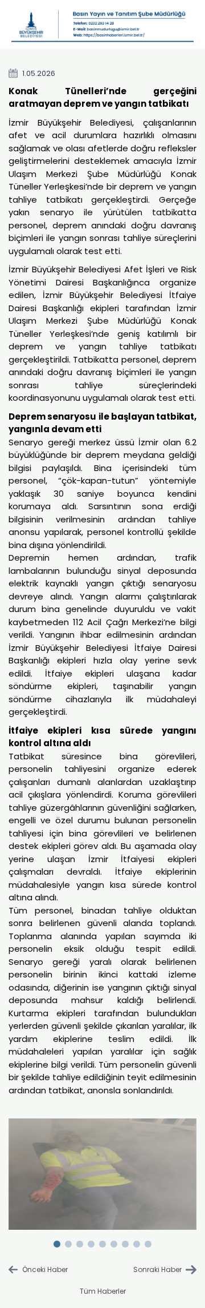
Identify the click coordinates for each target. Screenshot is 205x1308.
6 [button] (114, 1241)
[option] (103, 1174)
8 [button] (136, 1241)
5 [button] (102, 1241)
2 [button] (68, 1241)
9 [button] (148, 1241)
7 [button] (125, 1241)
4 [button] (91, 1241)
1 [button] (57, 1241)
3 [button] (79, 1241)
